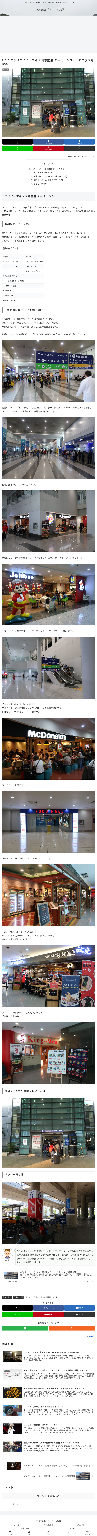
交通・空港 (19, 1297)
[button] (79, 148)
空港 (37, 1297)
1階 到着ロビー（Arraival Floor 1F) (50, 176)
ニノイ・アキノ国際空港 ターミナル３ (47, 169)
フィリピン (8, 1297)
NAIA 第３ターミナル (43, 172)
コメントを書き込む (48, 1496)
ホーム (16, 1525)
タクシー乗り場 (40, 184)
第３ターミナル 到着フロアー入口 (48, 180)
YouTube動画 (48, 1525)
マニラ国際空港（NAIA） (51, 1297)
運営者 (72, 1528)
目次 (45, 163)
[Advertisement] (48, 34)
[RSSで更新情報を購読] (72, 1328)
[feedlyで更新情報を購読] (25, 1328)
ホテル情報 (80, 1525)
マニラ (29, 1297)
